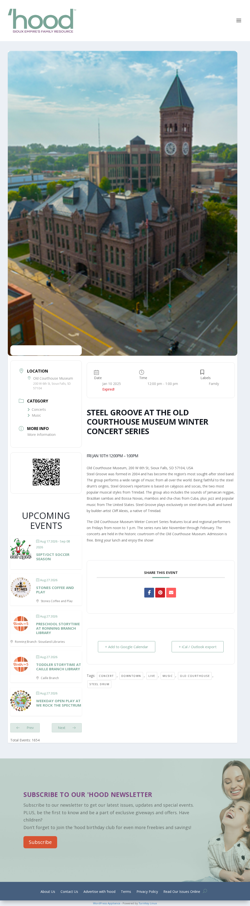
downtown (131, 676)
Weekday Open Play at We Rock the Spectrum (58, 703)
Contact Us (69, 892)
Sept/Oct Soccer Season (52, 556)
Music (36, 415)
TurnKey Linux (148, 903)
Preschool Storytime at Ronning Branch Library (58, 628)
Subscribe (40, 842)
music (168, 676)
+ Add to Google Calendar (126, 646)
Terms (126, 892)
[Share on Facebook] (149, 593)
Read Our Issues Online (181, 892)
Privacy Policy (147, 892)
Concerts (39, 409)
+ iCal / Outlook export (198, 646)
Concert (106, 676)
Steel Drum (99, 684)
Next (62, 727)
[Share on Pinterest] (160, 593)
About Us (48, 892)
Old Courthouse (195, 676)
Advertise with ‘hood (99, 892)
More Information (41, 434)
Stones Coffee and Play (55, 589)
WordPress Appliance (106, 903)
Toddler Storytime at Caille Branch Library (58, 666)
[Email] (171, 593)
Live (151, 676)
